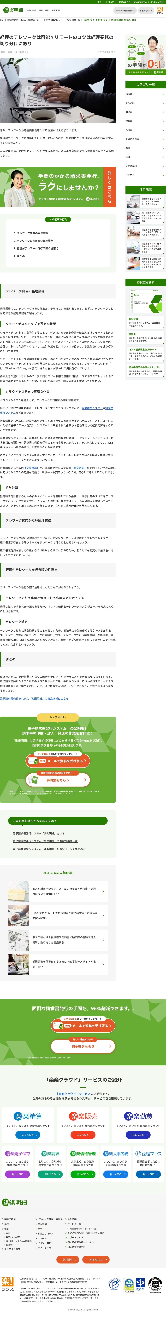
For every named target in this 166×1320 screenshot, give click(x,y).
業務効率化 (131, 166)
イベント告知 (44, 1243)
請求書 (128, 94)
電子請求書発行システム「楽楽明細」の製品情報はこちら (34, 699)
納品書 (128, 112)
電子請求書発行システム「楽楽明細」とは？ (39, 834)
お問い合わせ (96, 1259)
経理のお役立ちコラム (52, 20)
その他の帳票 (132, 139)
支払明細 (130, 103)
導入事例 (55, 10)
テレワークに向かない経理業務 (35, 241)
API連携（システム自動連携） (19, 1241)
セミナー (112, 2)
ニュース (42, 1238)
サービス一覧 (74, 1224)
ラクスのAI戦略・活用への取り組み (85, 1232)
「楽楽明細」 (79, 468)
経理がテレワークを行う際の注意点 (37, 249)
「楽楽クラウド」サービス (73, 1094)
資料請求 (67, 1259)
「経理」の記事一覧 (72, 20)
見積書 (128, 130)
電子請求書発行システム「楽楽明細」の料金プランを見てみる (49, 849)
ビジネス (130, 175)
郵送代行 (10, 1245)
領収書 (128, 121)
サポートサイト (75, 1237)
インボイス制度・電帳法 (50, 1219)
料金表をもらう (146, 10)
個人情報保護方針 (76, 1247)
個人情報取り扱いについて (81, 1242)
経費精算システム (92, 408)
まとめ (21, 256)
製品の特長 (31, 10)
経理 (127, 157)
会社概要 (72, 1219)
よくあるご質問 (157, 2)
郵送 (127, 148)
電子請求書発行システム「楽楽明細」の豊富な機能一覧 (45, 841)
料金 (41, 10)
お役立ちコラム (140, 2)
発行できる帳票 (13, 1237)
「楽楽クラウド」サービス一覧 (82, 1229)
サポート (101, 2)
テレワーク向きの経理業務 (32, 233)
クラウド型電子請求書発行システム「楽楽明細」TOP (19, 20)
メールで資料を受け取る (125, 10)
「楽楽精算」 (32, 468)
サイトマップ (44, 1248)
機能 (47, 10)
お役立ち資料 (124, 2)
